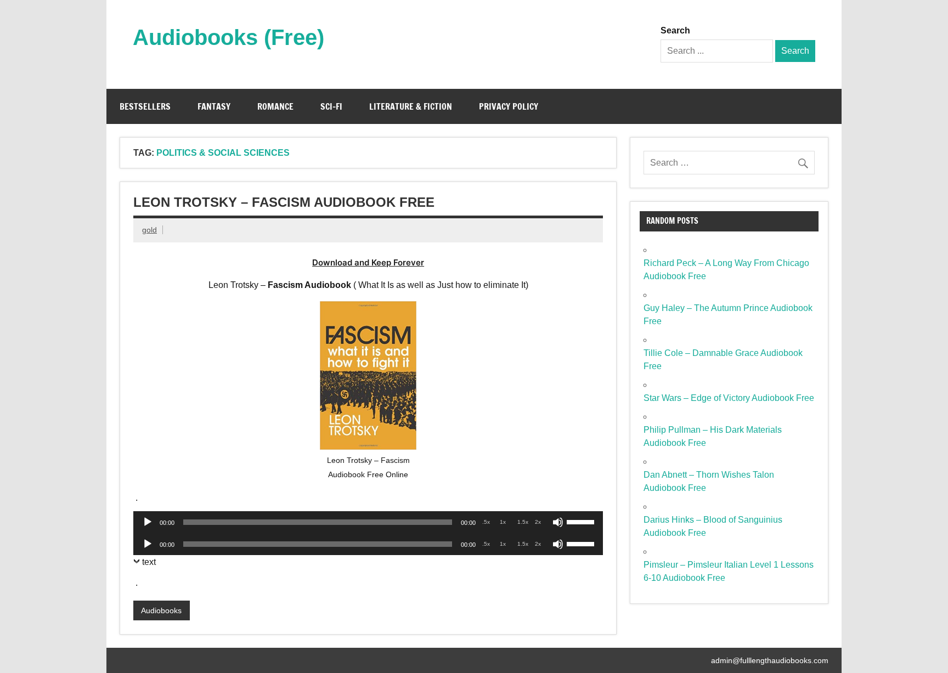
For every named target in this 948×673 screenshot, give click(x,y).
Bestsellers (145, 106)
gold (149, 229)
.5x (486, 522)
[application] (368, 522)
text (149, 562)
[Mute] (557, 522)
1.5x (522, 522)
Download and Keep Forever (368, 262)
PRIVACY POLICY (508, 106)
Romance (275, 106)
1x (503, 522)
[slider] (582, 521)
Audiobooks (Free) (228, 37)
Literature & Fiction (410, 106)
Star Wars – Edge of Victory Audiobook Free (729, 398)
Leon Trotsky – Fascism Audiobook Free (284, 202)
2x (538, 522)
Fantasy (214, 106)
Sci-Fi (331, 106)
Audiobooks (161, 610)
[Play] (147, 522)
